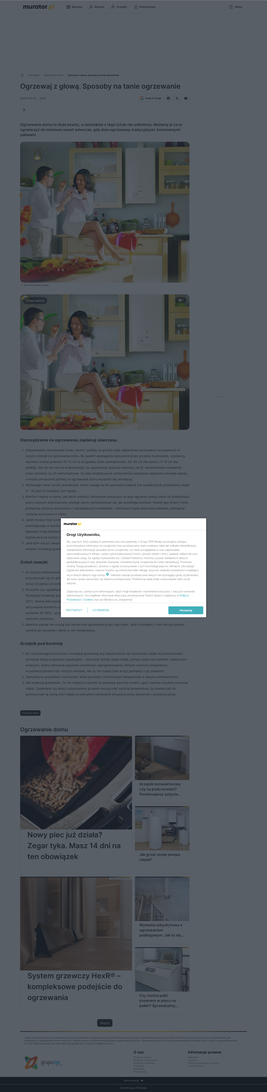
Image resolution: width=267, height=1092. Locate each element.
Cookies (88, 599)
